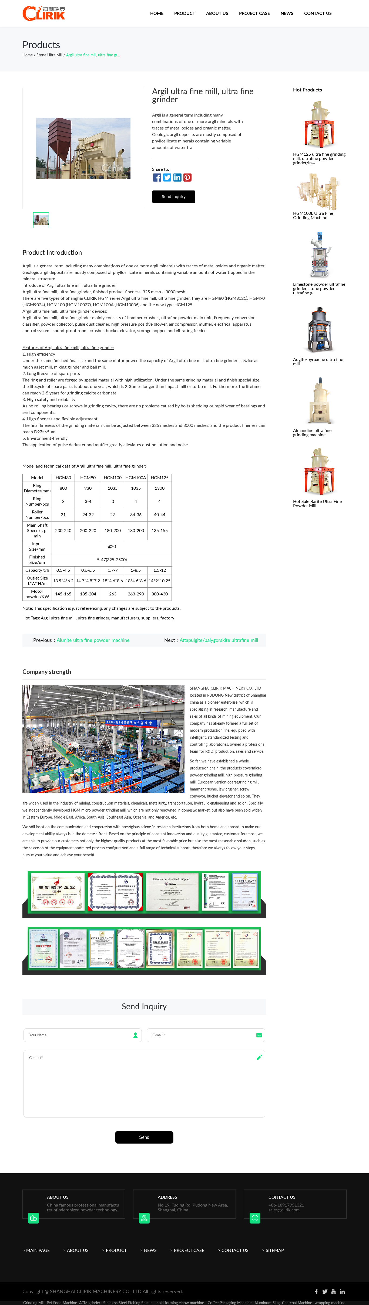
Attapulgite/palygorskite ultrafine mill (219, 640)
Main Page (38, 1250)
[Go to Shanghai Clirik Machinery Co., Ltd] (44, 13)
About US (217, 13)
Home (156, 13)
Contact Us (318, 13)
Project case (254, 13)
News (287, 13)
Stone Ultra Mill (49, 55)
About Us (78, 1250)
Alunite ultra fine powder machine (93, 640)
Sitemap (275, 1250)
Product (184, 13)
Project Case (189, 1250)
